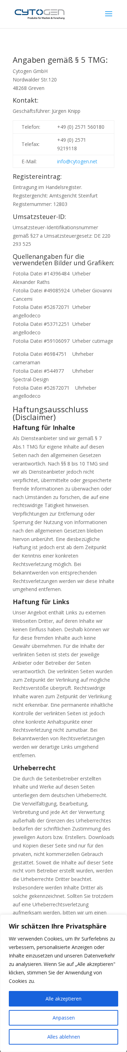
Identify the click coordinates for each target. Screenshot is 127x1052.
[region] (63, 983)
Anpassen (64, 1017)
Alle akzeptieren (63, 998)
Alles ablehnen (63, 1036)
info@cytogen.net (77, 161)
